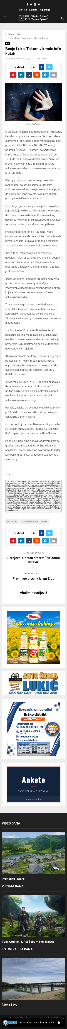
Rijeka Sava (9, 1004)
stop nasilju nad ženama (34, 521)
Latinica (33, 10)
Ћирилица (44, 10)
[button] (59, 1022)
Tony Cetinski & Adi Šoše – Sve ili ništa (28, 941)
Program (23, 10)
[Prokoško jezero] (33, 853)
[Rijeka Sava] (33, 979)
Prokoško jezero (13, 878)
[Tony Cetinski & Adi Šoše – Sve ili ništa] (33, 916)
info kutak (12, 521)
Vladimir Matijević (17, 58)
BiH (7, 44)
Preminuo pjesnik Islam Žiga (33, 578)
